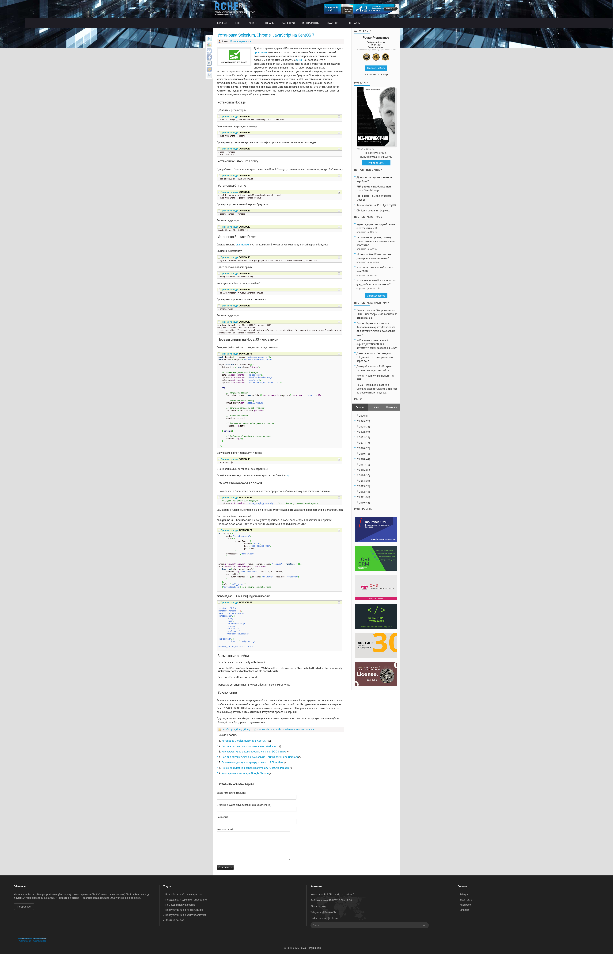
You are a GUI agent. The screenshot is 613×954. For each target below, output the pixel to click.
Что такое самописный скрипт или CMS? (374, 269)
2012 (362, 491)
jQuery (247, 729)
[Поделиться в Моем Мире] (209, 69)
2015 (362, 475)
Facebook (465, 904)
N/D (358, 340)
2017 (362, 464)
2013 (362, 486)
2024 (362, 426)
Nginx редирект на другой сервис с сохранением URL (376, 226)
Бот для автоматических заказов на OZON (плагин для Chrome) (260, 757)
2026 (362, 415)
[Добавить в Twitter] (209, 38)
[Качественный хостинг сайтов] (376, 657)
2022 (362, 437)
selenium (290, 729)
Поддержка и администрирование (186, 899)
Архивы (360, 406)
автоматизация (305, 729)
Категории (391, 406)
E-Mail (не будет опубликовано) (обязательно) (244, 804)
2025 (362, 421)
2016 (362, 470)
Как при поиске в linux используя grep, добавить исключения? (376, 282)
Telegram (465, 894)
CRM (299, 59)
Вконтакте (466, 899)
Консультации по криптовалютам (185, 914)
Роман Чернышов (240, 41)
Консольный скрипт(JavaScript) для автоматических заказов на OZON (375, 330)
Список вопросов (376, 295)
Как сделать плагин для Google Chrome (245, 773)
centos (261, 729)
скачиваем (242, 244)
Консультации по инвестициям (184, 909)
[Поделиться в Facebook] (209, 57)
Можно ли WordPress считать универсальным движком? (374, 256)
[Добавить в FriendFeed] (209, 50)
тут (289, 475)
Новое (376, 406)
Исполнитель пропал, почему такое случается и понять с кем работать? (375, 241)
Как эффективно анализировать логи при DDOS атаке (254, 751)
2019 (362, 453)
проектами (260, 52)
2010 (362, 502)
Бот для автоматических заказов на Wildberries (250, 746)
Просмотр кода (229, 116)
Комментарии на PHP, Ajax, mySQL (376, 205)
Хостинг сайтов (174, 920)
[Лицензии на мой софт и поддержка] (376, 685)
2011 (362, 497)
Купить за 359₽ (376, 162)
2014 (362, 480)
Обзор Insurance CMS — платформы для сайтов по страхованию (376, 313)
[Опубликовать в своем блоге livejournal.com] (209, 75)
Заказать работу (376, 67)
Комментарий (225, 829)
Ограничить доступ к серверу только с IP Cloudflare (252, 762)
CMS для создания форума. (373, 210)
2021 (362, 442)
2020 (362, 448)
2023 (362, 432)
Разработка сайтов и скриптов (183, 894)
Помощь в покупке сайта (180, 904)
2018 (362, 459)
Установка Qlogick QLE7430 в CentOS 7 (245, 740)
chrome (270, 729)
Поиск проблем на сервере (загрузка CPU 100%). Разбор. (255, 767)
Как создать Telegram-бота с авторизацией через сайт (374, 357)
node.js (280, 729)
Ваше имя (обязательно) (231, 792)
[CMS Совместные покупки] (376, 598)
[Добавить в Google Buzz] (209, 44)
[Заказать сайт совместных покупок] (361, 12)
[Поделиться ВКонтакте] (209, 63)
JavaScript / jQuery (232, 729)
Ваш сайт (222, 817)
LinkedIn (464, 909)
